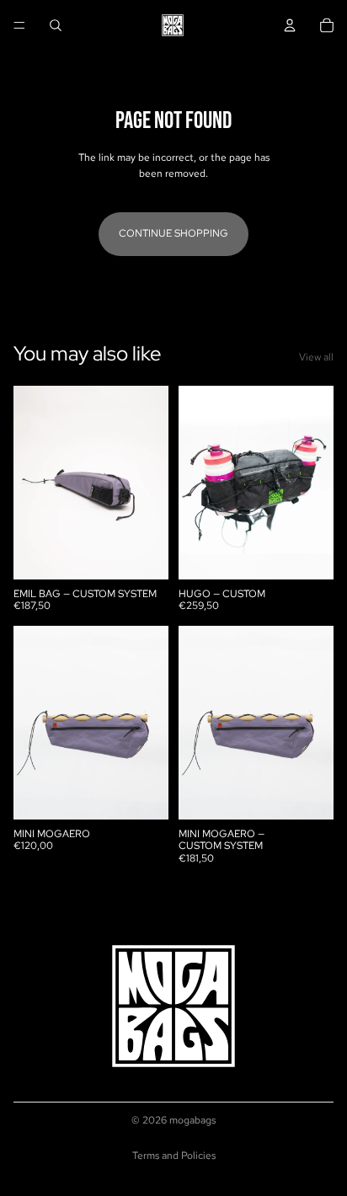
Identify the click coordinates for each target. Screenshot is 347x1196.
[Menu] (19, 25)
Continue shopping (173, 233)
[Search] (55, 25)
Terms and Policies (174, 1155)
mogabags (192, 1120)
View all (316, 357)
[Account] (289, 25)
